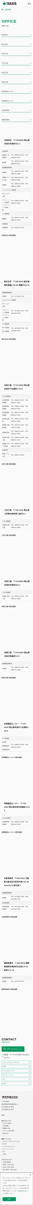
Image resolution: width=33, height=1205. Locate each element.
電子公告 (6, 1133)
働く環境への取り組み (10, 1169)
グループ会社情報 (8, 1131)
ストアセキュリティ (9, 1071)
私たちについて (6, 1120)
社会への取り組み (8, 1167)
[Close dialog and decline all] (30, 1174)
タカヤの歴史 (7, 1123)
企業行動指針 (7, 1162)
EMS (4, 1083)
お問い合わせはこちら (14, 1049)
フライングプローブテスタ (11, 1062)
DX (4, 1079)
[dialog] (16, 1189)
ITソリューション (8, 1075)
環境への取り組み (8, 1164)
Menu (29, 4)
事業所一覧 (6, 1128)
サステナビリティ (7, 1159)
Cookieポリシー (23, 1190)
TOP (3, 1115)
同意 (9, 1199)
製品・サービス (6, 1139)
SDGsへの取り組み (9, 1172)
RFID (4, 1066)
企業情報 (8, 9)
